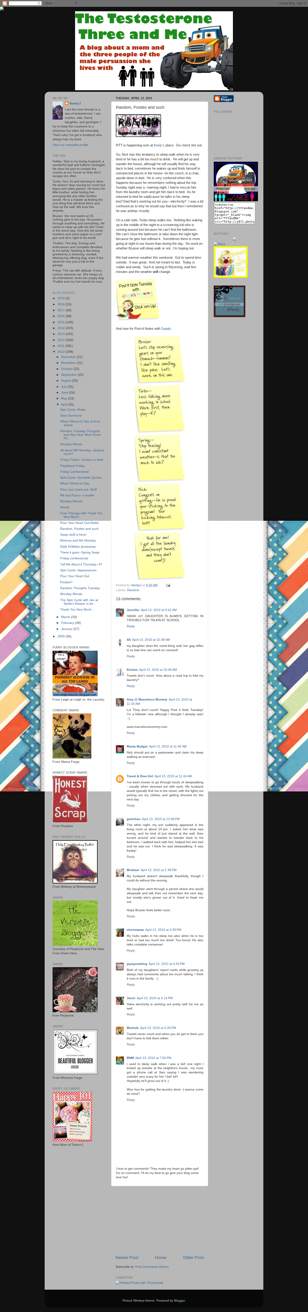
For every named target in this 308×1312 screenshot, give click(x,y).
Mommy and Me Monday (78, 540)
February (68, 623)
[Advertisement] (159, 1220)
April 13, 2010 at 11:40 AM (168, 746)
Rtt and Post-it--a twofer (77, 495)
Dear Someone (71, 415)
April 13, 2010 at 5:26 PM (158, 1028)
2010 (61, 351)
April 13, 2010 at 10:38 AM (151, 639)
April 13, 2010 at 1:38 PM (158, 870)
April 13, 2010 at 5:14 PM (155, 998)
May (64, 398)
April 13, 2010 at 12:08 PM (161, 819)
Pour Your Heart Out (74, 576)
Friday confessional (74, 558)
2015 (61, 322)
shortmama (135, 930)
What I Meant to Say (74, 483)
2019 (61, 298)
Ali (129, 639)
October (67, 369)
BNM (130, 1058)
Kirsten (132, 669)
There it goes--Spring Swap (79, 552)
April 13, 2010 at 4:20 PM (167, 964)
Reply (131, 626)
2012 (61, 340)
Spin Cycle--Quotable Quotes (81, 477)
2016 (61, 316)
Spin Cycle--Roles (73, 409)
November (69, 362)
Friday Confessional (74, 471)
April (64, 404)
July (64, 386)
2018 (61, 304)
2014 (61, 328)
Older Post (193, 1257)
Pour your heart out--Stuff (78, 489)
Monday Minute (71, 444)
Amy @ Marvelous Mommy (147, 699)
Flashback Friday (72, 466)
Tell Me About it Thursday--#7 (81, 564)
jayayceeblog (137, 964)
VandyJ (75, 103)
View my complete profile (70, 145)
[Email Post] (167, 585)
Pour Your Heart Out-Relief (79, 523)
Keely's (159, 145)
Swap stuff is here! (73, 534)
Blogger (179, 1300)
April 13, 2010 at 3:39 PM (163, 930)
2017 (61, 310)
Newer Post (127, 1257)
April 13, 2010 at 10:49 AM (158, 669)
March (66, 617)
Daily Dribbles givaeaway (78, 546)
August (66, 380)
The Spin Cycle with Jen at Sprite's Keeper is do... (79, 601)
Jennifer (133, 610)
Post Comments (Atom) (152, 1266)
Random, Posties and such (79, 528)
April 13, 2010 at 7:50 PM (153, 1058)
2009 (61, 636)
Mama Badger (137, 746)
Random (133, 590)
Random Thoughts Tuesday (80, 588)
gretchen (133, 819)
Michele (133, 1028)
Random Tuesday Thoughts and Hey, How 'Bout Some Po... (80, 434)
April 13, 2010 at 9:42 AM (159, 610)
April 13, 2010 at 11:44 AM (173, 776)
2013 (61, 334)
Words (64, 507)
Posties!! (66, 582)
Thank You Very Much (76, 609)
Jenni (131, 998)
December (69, 357)
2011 (61, 346)
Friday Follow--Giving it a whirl (81, 459)
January (67, 629)
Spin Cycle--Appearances (78, 570)
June (65, 392)
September (69, 374)
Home (161, 1257)
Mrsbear (133, 870)
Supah (166, 328)
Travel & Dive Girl (140, 776)
